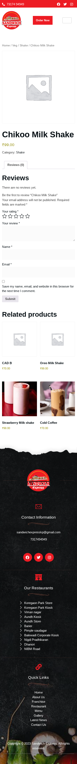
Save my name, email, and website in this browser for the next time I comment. (38, 289)
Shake (24, 45)
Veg (14, 45)
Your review (11, 223)
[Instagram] (71, 4)
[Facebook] (58, 4)
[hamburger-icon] (67, 20)
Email (7, 264)
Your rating (10, 211)
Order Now (42, 20)
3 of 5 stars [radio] (16, 216)
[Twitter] (65, 4)
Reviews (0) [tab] (15, 165)
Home (6, 45)
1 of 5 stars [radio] (4, 216)
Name (7, 246)
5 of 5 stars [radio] (27, 216)
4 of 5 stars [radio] (21, 216)
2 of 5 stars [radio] (10, 216)
